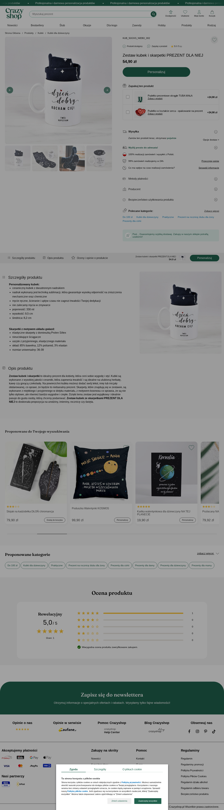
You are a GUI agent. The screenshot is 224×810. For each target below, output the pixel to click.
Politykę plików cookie (77, 791)
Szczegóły (100, 769)
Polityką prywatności (131, 782)
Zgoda (74, 769)
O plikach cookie (132, 769)
